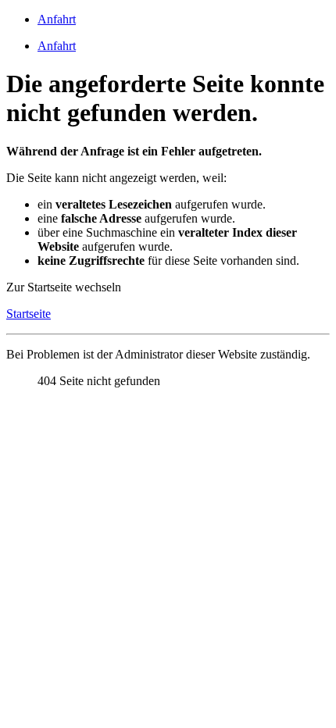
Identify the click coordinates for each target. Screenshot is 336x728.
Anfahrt (57, 19)
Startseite (28, 313)
